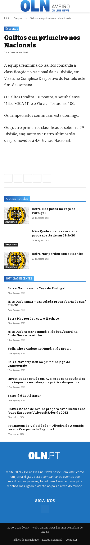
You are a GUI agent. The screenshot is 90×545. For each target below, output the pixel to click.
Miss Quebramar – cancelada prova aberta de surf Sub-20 (55, 233)
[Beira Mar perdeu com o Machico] (16, 260)
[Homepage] (45, 6)
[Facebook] (8, 178)
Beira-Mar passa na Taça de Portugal (37, 288)
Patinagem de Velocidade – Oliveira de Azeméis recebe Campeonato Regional (46, 427)
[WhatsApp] (18, 178)
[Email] (47, 178)
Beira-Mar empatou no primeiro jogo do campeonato (39, 363)
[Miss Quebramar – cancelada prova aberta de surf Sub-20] (16, 237)
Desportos (20, 18)
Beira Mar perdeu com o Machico (58, 254)
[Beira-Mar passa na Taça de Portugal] (16, 215)
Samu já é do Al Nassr (24, 396)
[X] (27, 178)
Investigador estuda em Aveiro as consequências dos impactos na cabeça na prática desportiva (46, 380)
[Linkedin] (37, 178)
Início (7, 18)
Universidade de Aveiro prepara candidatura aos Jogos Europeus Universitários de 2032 (46, 410)
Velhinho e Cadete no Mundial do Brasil (39, 349)
